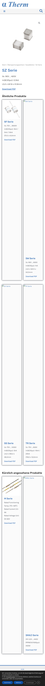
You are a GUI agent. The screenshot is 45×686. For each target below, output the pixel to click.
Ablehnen (18, 682)
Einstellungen (10, 677)
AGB (22, 669)
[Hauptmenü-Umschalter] (4, 11)
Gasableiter (30, 65)
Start (4, 65)
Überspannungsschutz (15, 65)
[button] (41, 11)
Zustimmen (7, 682)
